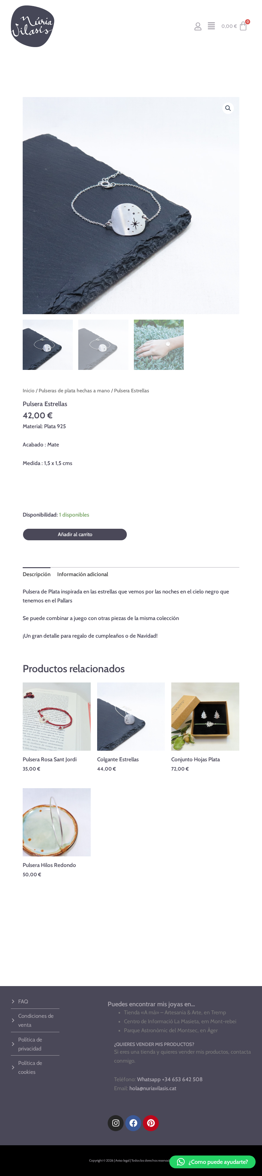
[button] (211, 26)
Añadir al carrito (75, 534)
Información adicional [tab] (82, 574)
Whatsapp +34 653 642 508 (170, 1079)
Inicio (29, 391)
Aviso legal (122, 1160)
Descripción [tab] (36, 574)
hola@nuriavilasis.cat (152, 1088)
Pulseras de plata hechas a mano (74, 391)
